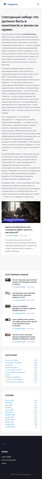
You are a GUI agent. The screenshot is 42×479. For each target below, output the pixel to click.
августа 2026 (21, 400)
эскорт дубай (6, 457)
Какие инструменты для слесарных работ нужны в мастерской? (18, 230)
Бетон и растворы (21, 360)
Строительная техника (21, 370)
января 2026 (21, 417)
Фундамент (21, 365)
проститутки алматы (9, 460)
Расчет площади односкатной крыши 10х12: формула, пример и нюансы (24, 282)
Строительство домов (21, 363)
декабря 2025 (21, 420)
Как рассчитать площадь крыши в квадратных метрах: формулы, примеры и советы (23, 337)
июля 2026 (21, 403)
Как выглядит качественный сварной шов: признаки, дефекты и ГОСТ (23, 295)
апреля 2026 (21, 410)
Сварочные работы (21, 367)
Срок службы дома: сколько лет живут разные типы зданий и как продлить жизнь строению (24, 322)
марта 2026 (21, 412)
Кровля (21, 375)
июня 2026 (21, 405)
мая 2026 (21, 407)
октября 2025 (21, 424)
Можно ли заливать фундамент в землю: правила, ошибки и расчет (24, 308)
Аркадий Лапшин (12, 235)
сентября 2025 (21, 427)
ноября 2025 (21, 422)
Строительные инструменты (14, 220)
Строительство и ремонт (21, 379)
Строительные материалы (21, 382)
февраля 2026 (21, 415)
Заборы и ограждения (21, 377)
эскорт (4, 463)
